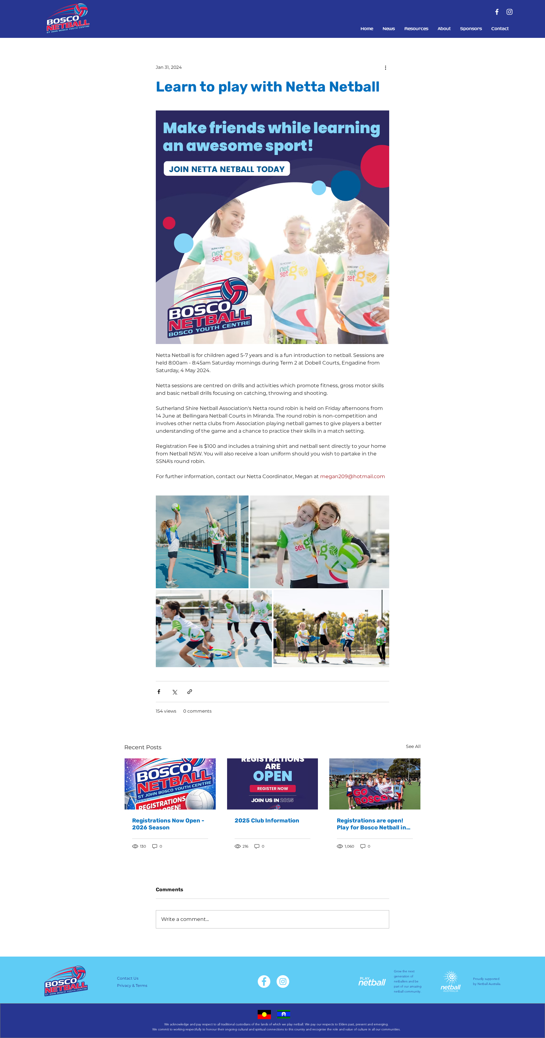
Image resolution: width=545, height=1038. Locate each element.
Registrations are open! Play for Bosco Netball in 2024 (371, 824)
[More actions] (385, 67)
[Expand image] (202, 541)
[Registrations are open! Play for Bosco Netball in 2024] (374, 784)
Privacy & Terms (132, 985)
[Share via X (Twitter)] (174, 692)
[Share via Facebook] (159, 692)
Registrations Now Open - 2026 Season (168, 824)
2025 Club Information (267, 820)
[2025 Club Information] (272, 784)
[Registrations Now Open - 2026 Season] (170, 784)
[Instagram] (509, 12)
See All (413, 746)
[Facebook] (497, 12)
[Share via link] (190, 692)
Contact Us (127, 978)
